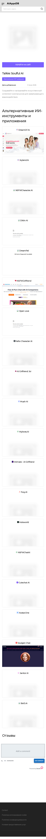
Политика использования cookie (14, 815)
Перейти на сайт (23, 65)
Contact (5, 810)
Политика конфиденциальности (14, 820)
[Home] (13, 4)
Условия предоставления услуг (14, 825)
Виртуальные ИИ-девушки (14, 79)
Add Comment (39, 760)
